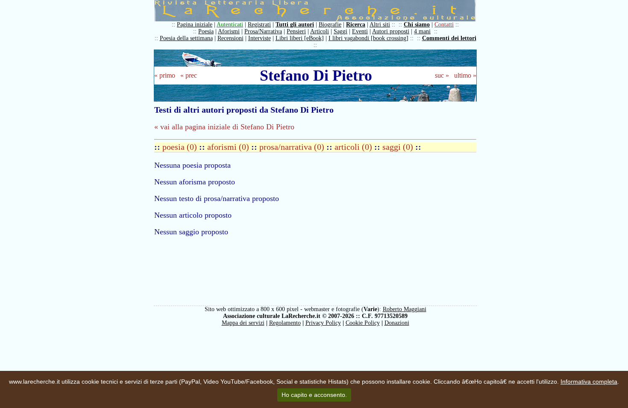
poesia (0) (180, 147)
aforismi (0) (229, 147)
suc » (442, 75)
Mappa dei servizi (243, 323)
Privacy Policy (323, 323)
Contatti (444, 24)
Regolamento (285, 323)
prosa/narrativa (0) (292, 147)
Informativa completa (589, 381)
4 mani (422, 31)
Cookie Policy (363, 323)
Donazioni (396, 323)
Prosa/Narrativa (263, 31)
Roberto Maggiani (404, 309)
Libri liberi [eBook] (300, 38)
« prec (188, 75)
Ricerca (355, 24)
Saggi (340, 31)
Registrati (259, 24)
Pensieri (296, 31)
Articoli (319, 31)
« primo (164, 75)
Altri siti (380, 24)
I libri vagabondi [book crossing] (368, 38)
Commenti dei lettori (449, 38)
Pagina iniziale (194, 24)
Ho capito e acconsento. (314, 394)
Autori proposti (390, 31)
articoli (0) (354, 147)
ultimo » (465, 75)
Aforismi (229, 31)
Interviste (259, 38)
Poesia (206, 31)
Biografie (330, 24)
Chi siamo (417, 24)
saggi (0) (398, 147)
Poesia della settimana (186, 38)
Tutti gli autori (295, 24)
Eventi (360, 31)
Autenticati (230, 24)
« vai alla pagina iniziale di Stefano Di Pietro (224, 126)
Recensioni (230, 38)
